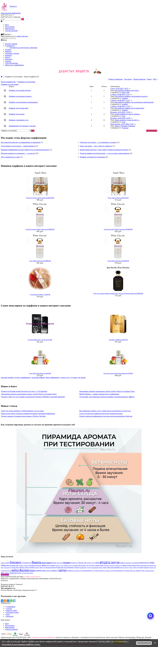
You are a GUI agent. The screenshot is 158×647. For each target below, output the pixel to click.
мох (155, 565)
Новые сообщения (115, 79)
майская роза (118, 565)
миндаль (122, 567)
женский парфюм (7, 377)
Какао (100, 567)
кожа (124, 565)
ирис (2, 573)
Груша (102, 570)
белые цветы (15, 567)
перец (58, 563)
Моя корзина (10, 29)
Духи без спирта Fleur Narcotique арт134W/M (118, 373)
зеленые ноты (110, 567)
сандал (62, 570)
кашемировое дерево (85, 567)
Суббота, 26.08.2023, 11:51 (120, 94)
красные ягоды (77, 570)
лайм (85, 563)
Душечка (125, 128)
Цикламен (106, 565)
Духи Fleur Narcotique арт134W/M (40, 373)
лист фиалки (135, 563)
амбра (15, 570)
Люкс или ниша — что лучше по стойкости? (96, 146)
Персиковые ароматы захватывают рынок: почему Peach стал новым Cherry (107, 391)
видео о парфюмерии (23, 377)
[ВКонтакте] (2, 600)
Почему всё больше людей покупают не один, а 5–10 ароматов (24, 391)
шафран (52, 565)
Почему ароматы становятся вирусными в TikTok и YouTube (23, 416)
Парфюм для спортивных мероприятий (23, 102)
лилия (104, 567)
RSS (154, 79)
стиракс (131, 567)
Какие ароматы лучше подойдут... (127, 120)
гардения (140, 567)
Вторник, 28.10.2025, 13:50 (120, 112)
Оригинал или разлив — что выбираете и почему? (98, 142)
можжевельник (95, 567)
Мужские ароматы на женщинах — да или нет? (18, 153)
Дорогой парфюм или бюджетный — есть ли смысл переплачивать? (105, 153)
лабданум (92, 565)
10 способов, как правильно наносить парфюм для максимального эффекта (107, 397)
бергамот (15, 562)
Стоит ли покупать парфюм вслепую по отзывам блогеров (100, 413)
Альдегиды (77, 567)
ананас (48, 570)
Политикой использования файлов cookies (21, 644)
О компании (10, 607)
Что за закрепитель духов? (10, 157)
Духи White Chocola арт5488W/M (40, 261)
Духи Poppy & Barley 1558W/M (40, 294)
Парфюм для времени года (18, 120)
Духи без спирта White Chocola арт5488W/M (40, 229)
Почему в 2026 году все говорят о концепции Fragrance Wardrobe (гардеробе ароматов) (33, 397)
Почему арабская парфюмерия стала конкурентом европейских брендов (105, 416)
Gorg (123, 116)
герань (3, 563)
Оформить (4, 38)
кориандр (129, 563)
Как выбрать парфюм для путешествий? (129, 108)
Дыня (87, 565)
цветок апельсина (12, 565)
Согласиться (144, 643)
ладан (142, 570)
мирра (126, 567)
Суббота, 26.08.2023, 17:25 (120, 106)
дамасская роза (8, 567)
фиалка (53, 563)
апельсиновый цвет (87, 570)
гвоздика (126, 570)
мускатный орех (119, 570)
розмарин (75, 565)
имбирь (138, 570)
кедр (97, 562)
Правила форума (139, 79)
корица (32, 567)
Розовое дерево (60, 565)
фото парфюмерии (52, 377)
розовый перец (40, 570)
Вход (7, 25)
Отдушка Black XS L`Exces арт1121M (40, 340)
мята (61, 563)
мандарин (46, 562)
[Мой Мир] (8, 600)
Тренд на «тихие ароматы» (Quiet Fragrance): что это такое (22, 411)
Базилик (151, 565)
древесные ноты (15, 573)
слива (41, 567)
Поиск (149, 79)
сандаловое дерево (109, 570)
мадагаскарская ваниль (27, 573)
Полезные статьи (12, 612)
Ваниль (36, 562)
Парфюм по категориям (26, 82)
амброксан (112, 565)
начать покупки (22, 36)
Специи (37, 567)
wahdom (125, 98)
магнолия (38, 565)
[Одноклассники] (5, 600)
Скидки (9, 608)
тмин (2, 567)
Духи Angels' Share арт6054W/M (118, 198)
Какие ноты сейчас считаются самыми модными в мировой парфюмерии (28, 413)
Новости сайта (11, 610)
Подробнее (5, 575)
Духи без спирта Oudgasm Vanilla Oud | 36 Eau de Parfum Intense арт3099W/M (118, 293)
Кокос (48, 565)
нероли (97, 570)
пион (65, 567)
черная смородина (133, 565)
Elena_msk (125, 92)
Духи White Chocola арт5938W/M (118, 261)
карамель (21, 567)
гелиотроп (146, 567)
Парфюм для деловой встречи (20, 90)
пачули (115, 562)
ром (93, 570)
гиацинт (26, 565)
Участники (128, 79)
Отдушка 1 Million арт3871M (118, 340)
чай (44, 567)
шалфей (7, 563)
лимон (43, 565)
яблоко (66, 565)
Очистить (12, 38)
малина (7, 573)
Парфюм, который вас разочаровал (92, 157)
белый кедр (74, 563)
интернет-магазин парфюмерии (43, 637)
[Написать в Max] (150, 616)
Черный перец (60, 567)
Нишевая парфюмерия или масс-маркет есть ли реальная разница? (25, 150)
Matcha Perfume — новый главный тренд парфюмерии (99, 394)
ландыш (117, 567)
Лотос (93, 562)
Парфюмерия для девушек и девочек (22, 126)
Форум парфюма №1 (8, 82)
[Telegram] (14, 600)
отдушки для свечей (78, 377)
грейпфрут (54, 570)
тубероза (70, 570)
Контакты (9, 616)
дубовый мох (26, 563)
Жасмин (24, 570)
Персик (80, 563)
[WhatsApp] (11, 600)
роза (32, 570)
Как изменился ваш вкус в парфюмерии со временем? (21, 142)
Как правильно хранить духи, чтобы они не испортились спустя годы (105, 411)
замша (151, 567)
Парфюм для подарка (16, 114)
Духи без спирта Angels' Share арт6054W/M (40, 198)
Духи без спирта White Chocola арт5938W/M (118, 229)
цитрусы (70, 565)
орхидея (89, 563)
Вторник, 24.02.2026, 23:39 (120, 118)
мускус (105, 562)
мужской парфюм (38, 377)
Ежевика (21, 565)
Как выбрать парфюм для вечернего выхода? (131, 96)
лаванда (122, 563)
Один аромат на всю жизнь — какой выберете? (18, 146)
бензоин (70, 567)
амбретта (135, 567)
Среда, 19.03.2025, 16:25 (119, 88)
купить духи (65, 377)
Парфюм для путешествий (18, 108)
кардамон (31, 565)
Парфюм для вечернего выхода (20, 96)
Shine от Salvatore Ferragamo (125, 126)
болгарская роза (144, 565)
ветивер (67, 562)
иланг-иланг (99, 565)
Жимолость (133, 570)
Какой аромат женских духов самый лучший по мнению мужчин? (104, 150)
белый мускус (144, 563)
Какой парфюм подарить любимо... (128, 114)
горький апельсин (149, 570)
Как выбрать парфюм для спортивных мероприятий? (134, 102)
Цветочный (82, 565)
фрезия (53, 567)
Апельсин (48, 567)
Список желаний (11, 31)
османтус (27, 567)
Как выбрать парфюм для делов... (127, 90)
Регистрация (9, 27)
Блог (8, 614)
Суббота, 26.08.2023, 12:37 (120, 100)
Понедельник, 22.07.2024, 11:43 (121, 124)
